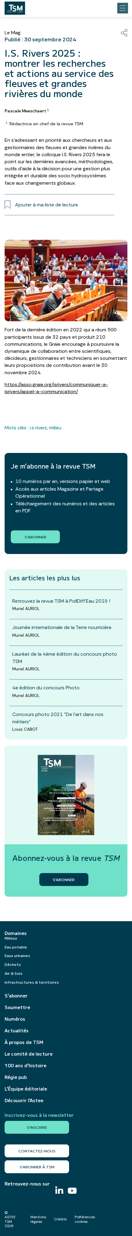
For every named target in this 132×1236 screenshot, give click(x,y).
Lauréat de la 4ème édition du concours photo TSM (64, 657)
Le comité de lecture (28, 1054)
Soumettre (17, 1007)
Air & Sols (13, 973)
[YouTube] (72, 1191)
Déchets (13, 964)
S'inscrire (37, 1127)
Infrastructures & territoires (32, 982)
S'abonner (35, 536)
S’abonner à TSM (37, 1166)
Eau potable (16, 946)
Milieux (11, 937)
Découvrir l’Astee (24, 1100)
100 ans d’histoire (25, 1065)
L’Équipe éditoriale (26, 1088)
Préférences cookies (85, 1219)
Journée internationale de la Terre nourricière (61, 627)
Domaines (16, 933)
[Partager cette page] (124, 32)
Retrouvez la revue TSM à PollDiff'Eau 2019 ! (61, 601)
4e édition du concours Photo (46, 687)
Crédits (60, 1219)
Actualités (17, 1030)
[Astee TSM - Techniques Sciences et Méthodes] (15, 6)
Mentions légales (38, 1219)
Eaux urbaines (17, 955)
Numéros (15, 1019)
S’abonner (16, 995)
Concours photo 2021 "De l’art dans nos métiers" (57, 718)
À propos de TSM (24, 1042)
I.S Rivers (38, 427)
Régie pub (16, 1077)
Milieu (55, 427)
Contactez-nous (37, 1150)
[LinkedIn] (59, 1190)
